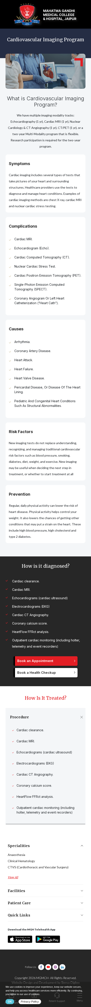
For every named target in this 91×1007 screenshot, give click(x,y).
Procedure (19, 717)
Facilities (16, 891)
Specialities (19, 845)
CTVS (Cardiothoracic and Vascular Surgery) (38, 867)
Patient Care (19, 903)
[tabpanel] (45, 183)
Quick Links (19, 915)
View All (13, 877)
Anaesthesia (16, 855)
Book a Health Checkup (36, 672)
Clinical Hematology (21, 861)
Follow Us (30, 967)
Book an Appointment (35, 661)
